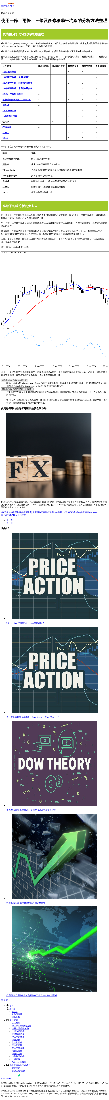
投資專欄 (16, 1059)
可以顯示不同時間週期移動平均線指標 (44, 512)
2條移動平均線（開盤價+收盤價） (19, 83)
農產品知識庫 (18, 1048)
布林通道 (7, 127)
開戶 (3, 1000)
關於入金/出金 (18, 1071)
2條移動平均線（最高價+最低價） (19, 88)
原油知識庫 (17, 1045)
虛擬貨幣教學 (18, 1056)
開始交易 (5, 6)
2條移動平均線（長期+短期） (16, 77)
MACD (6, 132)
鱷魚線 (6, 105)
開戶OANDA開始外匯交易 (13, 515)
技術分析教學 (69, 512)
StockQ (15, 1011)
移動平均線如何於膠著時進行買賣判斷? (17, 389)
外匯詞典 (16, 1040)
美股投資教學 (18, 1034)
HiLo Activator (9, 111)
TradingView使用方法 (21, 1026)
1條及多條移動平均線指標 (13, 512)
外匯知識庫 (17, 1053)
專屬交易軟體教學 (20, 1028)
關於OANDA (91, 512)
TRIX (5, 138)
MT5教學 (16, 1023)
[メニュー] (2, 9)
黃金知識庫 (17, 1042)
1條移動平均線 (9, 72)
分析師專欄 (17, 1014)
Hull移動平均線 (10, 116)
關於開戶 (16, 1068)
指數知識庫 (17, 1051)
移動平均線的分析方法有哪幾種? (14, 380)
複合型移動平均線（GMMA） (17, 99)
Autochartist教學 (19, 1062)
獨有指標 (80, 512)
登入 (12, 6)
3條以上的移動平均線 (13, 94)
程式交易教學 (18, 1037)
